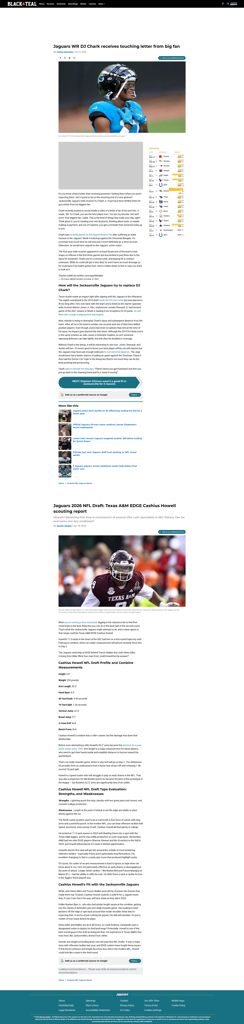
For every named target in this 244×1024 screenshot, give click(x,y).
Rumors (50, 4)
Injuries (92, 4)
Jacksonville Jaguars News (79, 483)
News (41, 4)
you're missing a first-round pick (81, 622)
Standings (73, 4)
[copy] (74, 58)
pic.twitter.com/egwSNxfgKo (88, 275)
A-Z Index (125, 1010)
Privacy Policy (127, 1005)
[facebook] (223, 4)
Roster (83, 4)
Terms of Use (151, 1005)
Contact (124, 1000)
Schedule (61, 4)
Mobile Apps (178, 1000)
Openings (90, 1000)
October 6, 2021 (91, 279)
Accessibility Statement (98, 1010)
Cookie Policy (178, 1005)
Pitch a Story (92, 1005)
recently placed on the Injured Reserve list (91, 234)
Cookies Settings (153, 1010)
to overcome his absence (116, 352)
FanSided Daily (66, 1005)
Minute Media (44, 1017)
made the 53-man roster (111, 300)
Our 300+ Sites (151, 1000)
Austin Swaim (64, 526)
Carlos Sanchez (65, 52)
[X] (228, 4)
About (62, 1000)
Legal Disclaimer (67, 1010)
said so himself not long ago (79, 368)
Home (61, 483)
